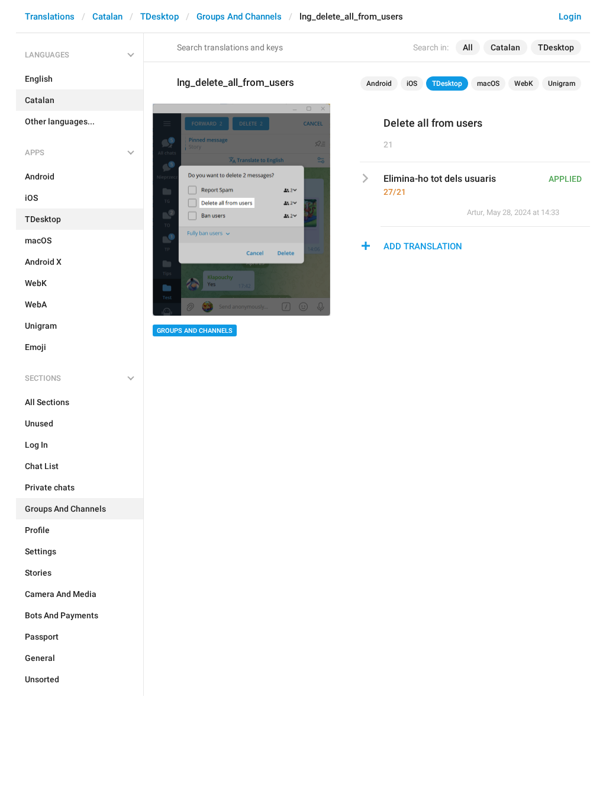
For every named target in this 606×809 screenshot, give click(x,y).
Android (379, 83)
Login (570, 16)
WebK (523, 83)
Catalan (107, 16)
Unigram (561, 83)
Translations (50, 16)
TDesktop (159, 16)
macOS (488, 83)
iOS (412, 83)
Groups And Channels (239, 16)
